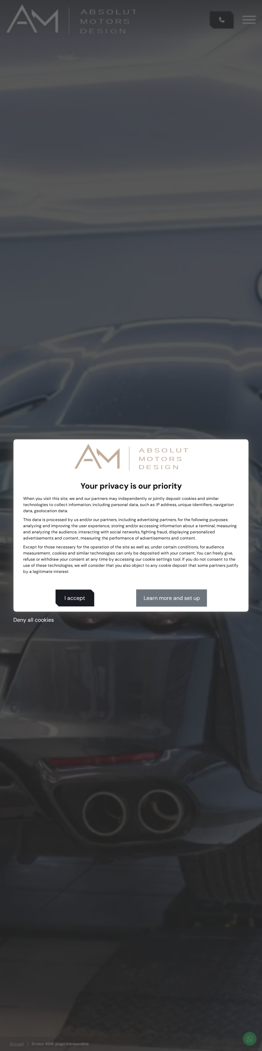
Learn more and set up (172, 597)
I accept (74, 597)
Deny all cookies (33, 619)
